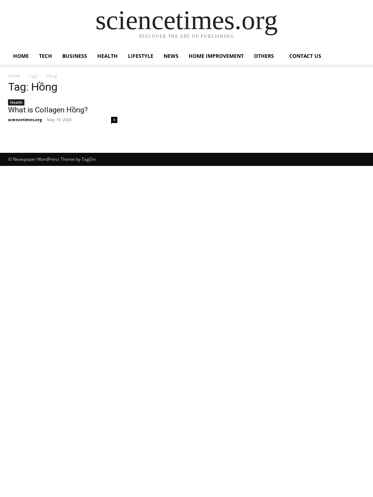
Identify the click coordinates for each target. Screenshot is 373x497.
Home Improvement (216, 55)
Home (21, 55)
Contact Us (305, 55)
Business (74, 55)
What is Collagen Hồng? (48, 110)
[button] (356, 56)
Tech (45, 55)
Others (264, 55)
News (171, 55)
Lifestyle (140, 55)
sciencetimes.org (25, 119)
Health (107, 55)
